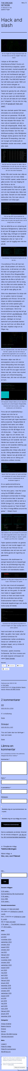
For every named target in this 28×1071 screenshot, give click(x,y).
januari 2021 (5, 957)
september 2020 (6, 965)
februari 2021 (5, 955)
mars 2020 (4, 978)
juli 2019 (3, 998)
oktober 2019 (5, 991)
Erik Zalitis (6, 685)
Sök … (3, 871)
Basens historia (6, 1026)
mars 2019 (4, 1008)
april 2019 (4, 1006)
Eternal (3, 1031)
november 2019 (6, 988)
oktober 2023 (5, 944)
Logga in (4, 1044)
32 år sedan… (5, 891)
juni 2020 (4, 970)
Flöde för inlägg (6, 1046)
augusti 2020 (5, 967)
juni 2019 (4, 1001)
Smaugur (5, 724)
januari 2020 (5, 983)
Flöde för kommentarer (8, 1049)
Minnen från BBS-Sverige (13, 689)
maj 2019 (4, 1003)
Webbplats (4, 797)
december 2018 (6, 1016)
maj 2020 (4, 973)
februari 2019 (5, 1011)
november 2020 (6, 960)
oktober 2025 (5, 934)
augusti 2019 (5, 996)
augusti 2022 (5, 947)
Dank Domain (10, 658)
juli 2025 (3, 937)
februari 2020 (5, 980)
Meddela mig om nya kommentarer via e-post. (14, 810)
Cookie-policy (11, 1064)
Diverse (3, 1029)
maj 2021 (4, 952)
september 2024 (6, 942)
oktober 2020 (5, 962)
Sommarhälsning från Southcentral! (12, 894)
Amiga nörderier (16, 687)
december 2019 (6, 985)
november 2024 (6, 939)
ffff (2, 705)
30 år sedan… (5, 901)
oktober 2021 (5, 950)
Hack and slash (14, 909)
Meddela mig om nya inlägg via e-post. (14, 818)
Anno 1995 (4, 899)
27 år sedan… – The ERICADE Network (13, 924)
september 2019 (6, 993)
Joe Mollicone (17, 314)
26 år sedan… (8, 927)
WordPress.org (5, 1051)
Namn (3, 778)
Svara (3, 718)
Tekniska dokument (7, 1036)
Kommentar (5, 759)
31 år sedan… (5, 896)
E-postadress (6, 787)
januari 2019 (5, 1014)
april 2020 (4, 975)
